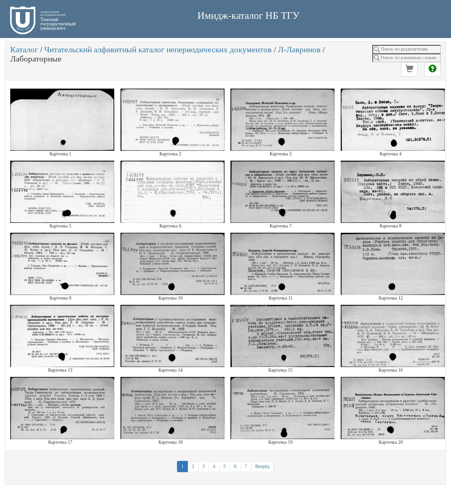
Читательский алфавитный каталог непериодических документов (158, 49)
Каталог (24, 49)
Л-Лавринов (299, 49)
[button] (409, 69)
